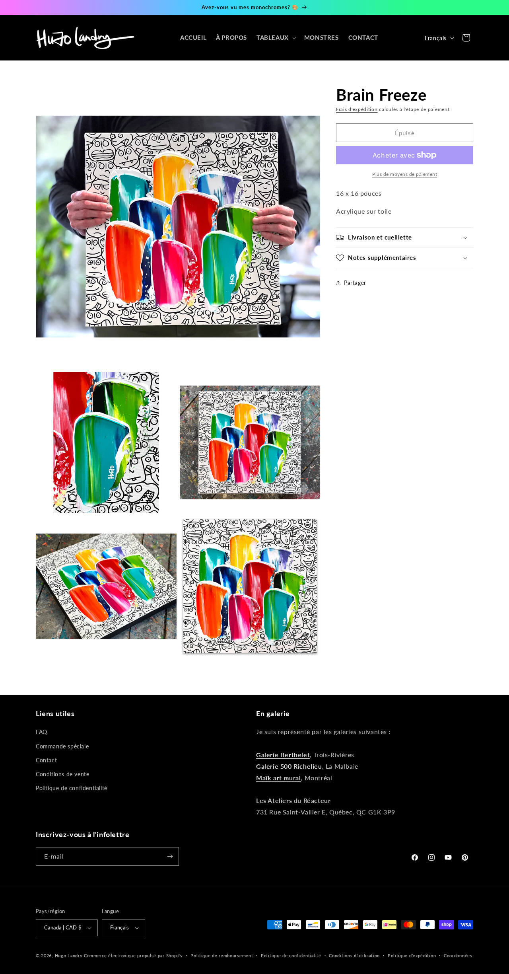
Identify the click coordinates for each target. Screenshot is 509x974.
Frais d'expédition (357, 109)
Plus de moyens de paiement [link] (404, 174)
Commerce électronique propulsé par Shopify (133, 955)
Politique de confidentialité (71, 788)
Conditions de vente (62, 774)
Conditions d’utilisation (354, 955)
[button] (275, 38)
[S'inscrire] (170, 856)
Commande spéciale (62, 746)
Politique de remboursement (221, 955)
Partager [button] (355, 282)
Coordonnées (458, 955)
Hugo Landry (69, 955)
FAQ (41, 732)
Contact (46, 760)
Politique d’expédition (412, 955)
